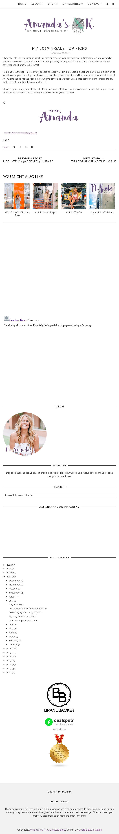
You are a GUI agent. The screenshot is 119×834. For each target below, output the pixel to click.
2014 (9, 664)
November (14, 584)
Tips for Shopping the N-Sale (23, 620)
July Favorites (16, 604)
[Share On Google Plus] (26, 147)
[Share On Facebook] (20, 147)
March (12, 636)
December (14, 580)
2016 (9, 656)
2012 (9, 672)
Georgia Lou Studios (90, 829)
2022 (9, 565)
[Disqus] (59, 269)
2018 (9, 648)
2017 (9, 652)
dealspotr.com (59, 729)
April (11, 632)
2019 (9, 576)
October (13, 588)
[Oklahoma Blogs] (59, 767)
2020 (9, 572)
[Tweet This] (14, 147)
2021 (9, 568)
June (12, 624)
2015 (9, 660)
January (13, 644)
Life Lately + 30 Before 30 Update (25, 612)
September (15, 592)
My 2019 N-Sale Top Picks (22, 616)
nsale (6, 140)
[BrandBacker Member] (59, 712)
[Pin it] (32, 147)
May (11, 628)
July (11, 601)
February (14, 640)
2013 (9, 668)
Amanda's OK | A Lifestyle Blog (47, 829)
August (13, 596)
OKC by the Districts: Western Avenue (27, 608)
